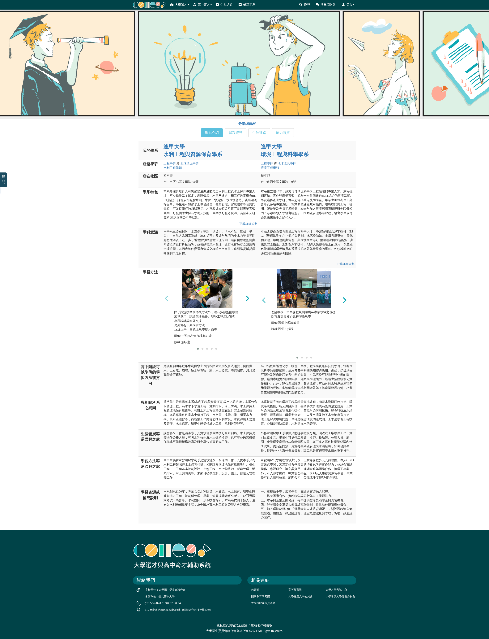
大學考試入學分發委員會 (340, 596)
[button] (198, 349)
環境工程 (270, 167)
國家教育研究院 (260, 596)
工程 (170, 163)
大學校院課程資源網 (263, 603)
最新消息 (249, 4)
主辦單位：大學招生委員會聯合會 (165, 589)
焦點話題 (226, 4)
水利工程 (173, 167)
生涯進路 (259, 133)
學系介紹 (212, 133)
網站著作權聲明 (261, 625)
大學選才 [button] (181, 4)
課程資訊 (235, 133)
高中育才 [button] (204, 4)
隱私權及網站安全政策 (232, 625)
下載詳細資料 (248, 223)
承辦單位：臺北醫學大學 (160, 596)
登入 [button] (349, 4)
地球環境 (189, 163)
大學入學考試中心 (336, 589)
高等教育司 (295, 589)
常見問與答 (328, 4)
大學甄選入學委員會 (300, 596)
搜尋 (307, 4)
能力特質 (283, 133)
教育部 (255, 589)
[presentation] (166, 298)
